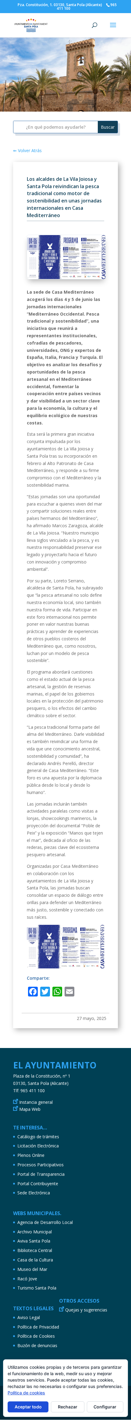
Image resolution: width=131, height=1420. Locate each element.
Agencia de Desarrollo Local (45, 1222)
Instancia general (36, 1102)
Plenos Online (30, 1155)
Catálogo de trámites (38, 1136)
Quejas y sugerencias (86, 1310)
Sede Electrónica (33, 1193)
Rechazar (67, 1406)
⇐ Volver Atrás (27, 150)
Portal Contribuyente (37, 1183)
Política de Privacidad (38, 1327)
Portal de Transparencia (41, 1174)
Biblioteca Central (34, 1250)
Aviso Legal (28, 1317)
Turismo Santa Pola (36, 1288)
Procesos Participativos (40, 1165)
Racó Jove (27, 1279)
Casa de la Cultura (35, 1260)
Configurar (105, 1406)
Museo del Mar (32, 1269)
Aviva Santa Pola (33, 1241)
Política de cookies (26, 1392)
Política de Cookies (36, 1336)
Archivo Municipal (34, 1232)
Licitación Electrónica (38, 1146)
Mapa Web (30, 1109)
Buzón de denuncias (37, 1345)
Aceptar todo (28, 1406)
